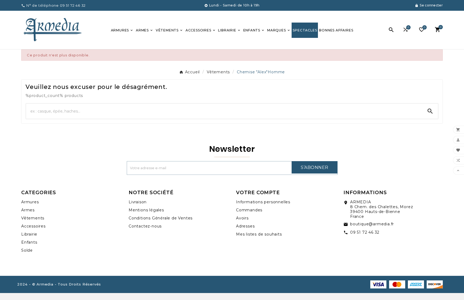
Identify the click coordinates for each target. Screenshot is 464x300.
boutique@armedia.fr (372, 224)
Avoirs (242, 218)
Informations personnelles (263, 202)
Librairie (29, 234)
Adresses (245, 226)
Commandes (249, 210)
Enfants (29, 242)
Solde (27, 250)
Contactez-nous (145, 226)
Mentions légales (146, 210)
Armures (30, 202)
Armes (28, 210)
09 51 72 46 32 (364, 232)
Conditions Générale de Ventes (161, 218)
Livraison (138, 202)
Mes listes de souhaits (259, 234)
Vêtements (32, 218)
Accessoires (33, 226)
